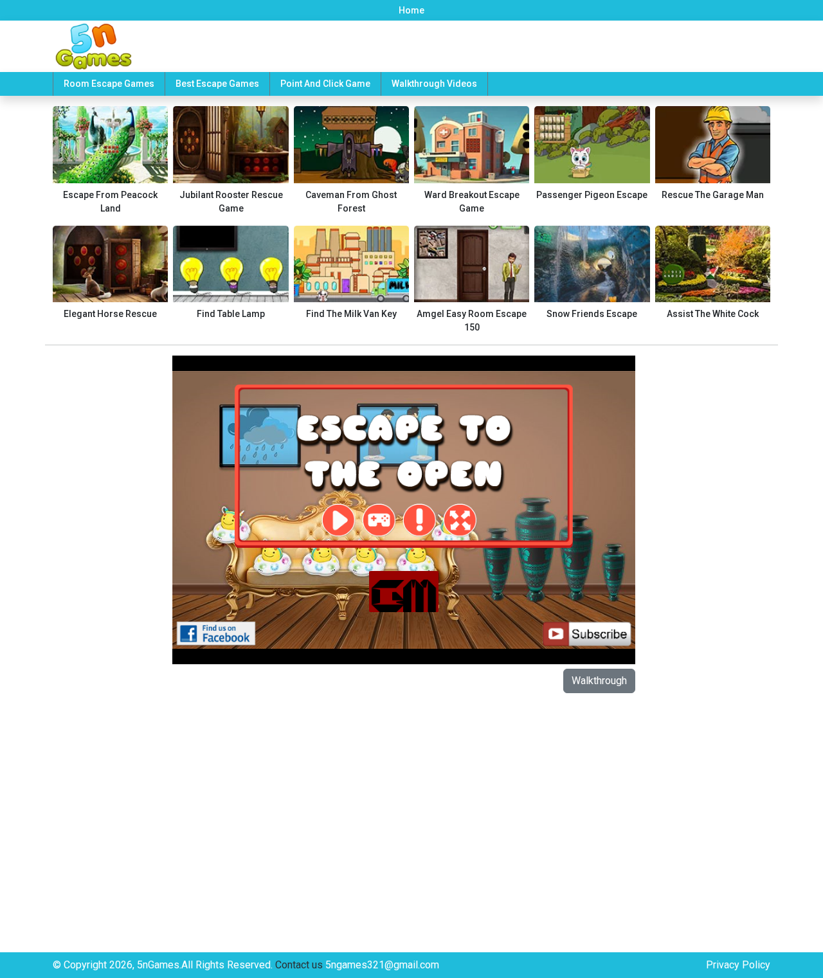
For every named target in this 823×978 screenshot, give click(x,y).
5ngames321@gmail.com (382, 965)
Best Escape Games (217, 83)
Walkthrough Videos (434, 83)
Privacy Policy (738, 965)
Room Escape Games (109, 83)
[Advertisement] (105, 548)
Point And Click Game (325, 83)
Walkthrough (599, 681)
